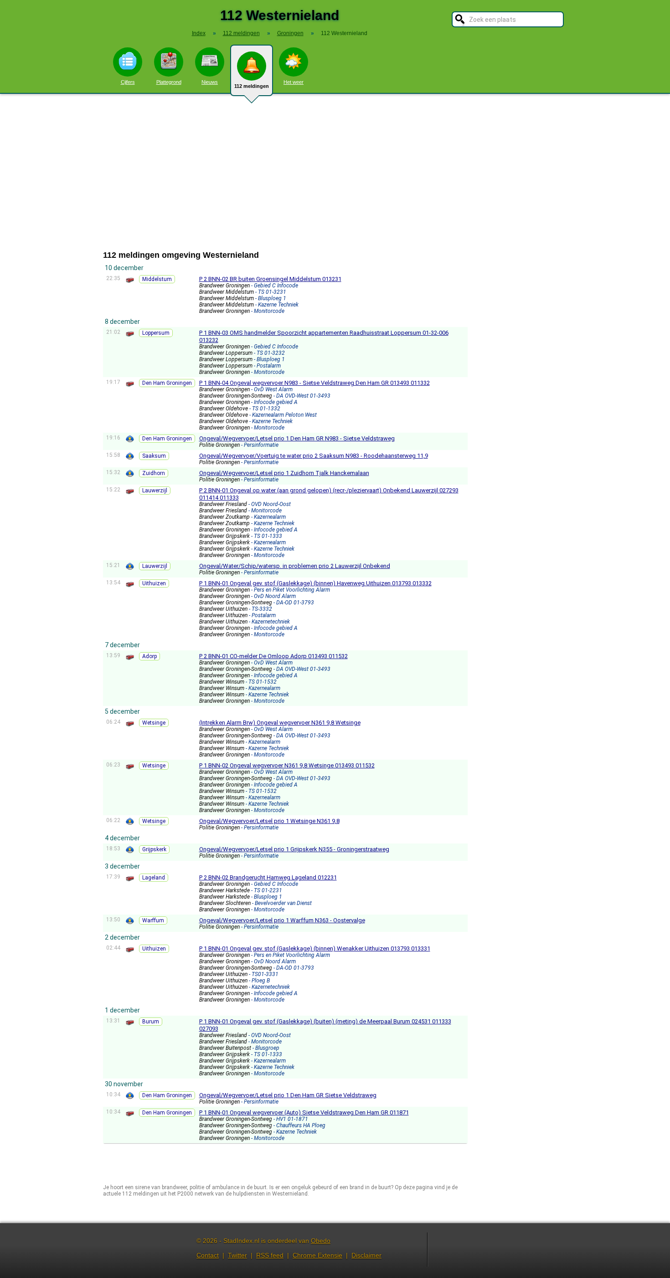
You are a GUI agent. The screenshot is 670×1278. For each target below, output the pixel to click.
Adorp (149, 656)
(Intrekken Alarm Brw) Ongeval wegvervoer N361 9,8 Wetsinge (280, 722)
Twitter (237, 1255)
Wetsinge (153, 723)
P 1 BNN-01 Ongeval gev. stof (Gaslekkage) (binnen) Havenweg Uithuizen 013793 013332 (315, 583)
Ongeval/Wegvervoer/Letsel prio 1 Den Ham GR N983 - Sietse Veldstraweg (297, 438)
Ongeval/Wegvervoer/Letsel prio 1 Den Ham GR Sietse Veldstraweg (287, 1095)
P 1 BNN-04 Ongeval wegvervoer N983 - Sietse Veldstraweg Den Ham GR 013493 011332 (314, 382)
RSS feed (269, 1255)
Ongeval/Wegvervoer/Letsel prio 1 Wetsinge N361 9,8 (269, 821)
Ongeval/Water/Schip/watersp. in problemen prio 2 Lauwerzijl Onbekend (294, 565)
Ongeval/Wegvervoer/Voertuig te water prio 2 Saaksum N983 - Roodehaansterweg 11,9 (313, 455)
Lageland (153, 877)
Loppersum (156, 333)
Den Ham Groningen (167, 383)
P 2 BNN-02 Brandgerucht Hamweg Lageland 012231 (268, 877)
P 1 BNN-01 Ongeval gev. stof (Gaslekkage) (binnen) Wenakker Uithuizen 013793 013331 (314, 948)
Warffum (153, 920)
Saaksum (154, 456)
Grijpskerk (154, 849)
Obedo (320, 1240)
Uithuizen (154, 583)
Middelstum (157, 279)
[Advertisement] (335, 172)
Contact (207, 1255)
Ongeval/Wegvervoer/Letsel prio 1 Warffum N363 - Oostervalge (282, 920)
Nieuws (209, 82)
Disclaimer (366, 1255)
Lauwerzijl (154, 490)
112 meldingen (251, 86)
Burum (150, 1021)
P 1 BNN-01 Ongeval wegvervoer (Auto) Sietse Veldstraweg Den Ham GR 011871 (304, 1112)
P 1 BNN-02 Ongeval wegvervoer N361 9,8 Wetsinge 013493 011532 (287, 765)
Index (199, 33)
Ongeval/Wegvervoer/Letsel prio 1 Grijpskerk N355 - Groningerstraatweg (294, 849)
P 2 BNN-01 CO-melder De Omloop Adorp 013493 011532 (273, 656)
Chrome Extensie (317, 1255)
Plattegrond (168, 82)
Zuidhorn (153, 473)
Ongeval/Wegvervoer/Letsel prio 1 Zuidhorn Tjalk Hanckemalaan (284, 473)
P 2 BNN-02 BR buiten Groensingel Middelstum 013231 (270, 279)
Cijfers (128, 82)
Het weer (293, 82)
